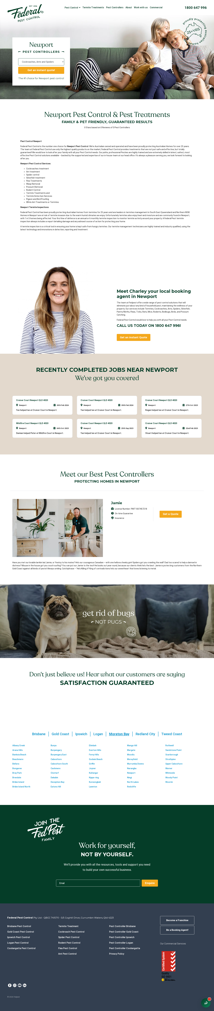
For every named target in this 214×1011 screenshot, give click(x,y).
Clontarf (55, 773)
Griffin (92, 764)
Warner (168, 768)
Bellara (15, 764)
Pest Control (71, 7)
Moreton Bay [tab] (119, 734)
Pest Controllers (114, 7)
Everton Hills (95, 750)
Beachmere (17, 759)
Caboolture (56, 759)
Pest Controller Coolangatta (124, 948)
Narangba (131, 768)
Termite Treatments (93, 7)
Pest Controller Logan (121, 942)
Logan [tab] (98, 734)
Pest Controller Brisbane (122, 926)
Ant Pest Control (67, 953)
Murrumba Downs (135, 764)
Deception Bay (57, 782)
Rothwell (169, 745)
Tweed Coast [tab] (171, 734)
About (128, 7)
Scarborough (171, 754)
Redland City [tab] (145, 734)
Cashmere (55, 768)
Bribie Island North (21, 787)
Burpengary (56, 750)
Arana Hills (17, 750)
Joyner (92, 768)
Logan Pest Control (18, 942)
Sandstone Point (173, 750)
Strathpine (170, 759)
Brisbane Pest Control (19, 926)
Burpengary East (59, 754)
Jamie (116, 503)
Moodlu (131, 754)
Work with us (141, 7)
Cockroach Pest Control (71, 931)
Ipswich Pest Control (18, 937)
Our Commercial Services (173, 943)
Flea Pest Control (67, 948)
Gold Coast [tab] (60, 734)
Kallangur (93, 773)
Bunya (53, 745)
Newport (131, 773)
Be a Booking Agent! (177, 930)
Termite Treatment (68, 926)
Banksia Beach (19, 754)
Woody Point (171, 777)
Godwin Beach (95, 759)
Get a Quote (170, 514)
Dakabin (54, 777)
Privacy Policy (116, 953)
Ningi (129, 777)
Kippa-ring (94, 777)
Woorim (169, 782)
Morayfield (132, 759)
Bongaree (17, 768)
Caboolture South (59, 764)
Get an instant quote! (41, 70)
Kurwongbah (95, 782)
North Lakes (133, 782)
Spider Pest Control (68, 937)
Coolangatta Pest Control (21, 948)
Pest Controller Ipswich (121, 937)
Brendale (16, 777)
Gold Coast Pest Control (20, 931)
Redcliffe (131, 787)
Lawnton (93, 787)
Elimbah (92, 745)
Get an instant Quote (133, 337)
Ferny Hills (94, 754)
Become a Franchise (177, 920)
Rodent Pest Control (69, 942)
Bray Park (17, 773)
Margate (131, 750)
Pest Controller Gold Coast (123, 931)
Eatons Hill (56, 787)
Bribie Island (18, 782)
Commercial (156, 7)
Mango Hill (132, 745)
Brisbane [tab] (39, 734)
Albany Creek (18, 745)
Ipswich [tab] (81, 734)
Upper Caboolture (173, 764)
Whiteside (170, 773)
